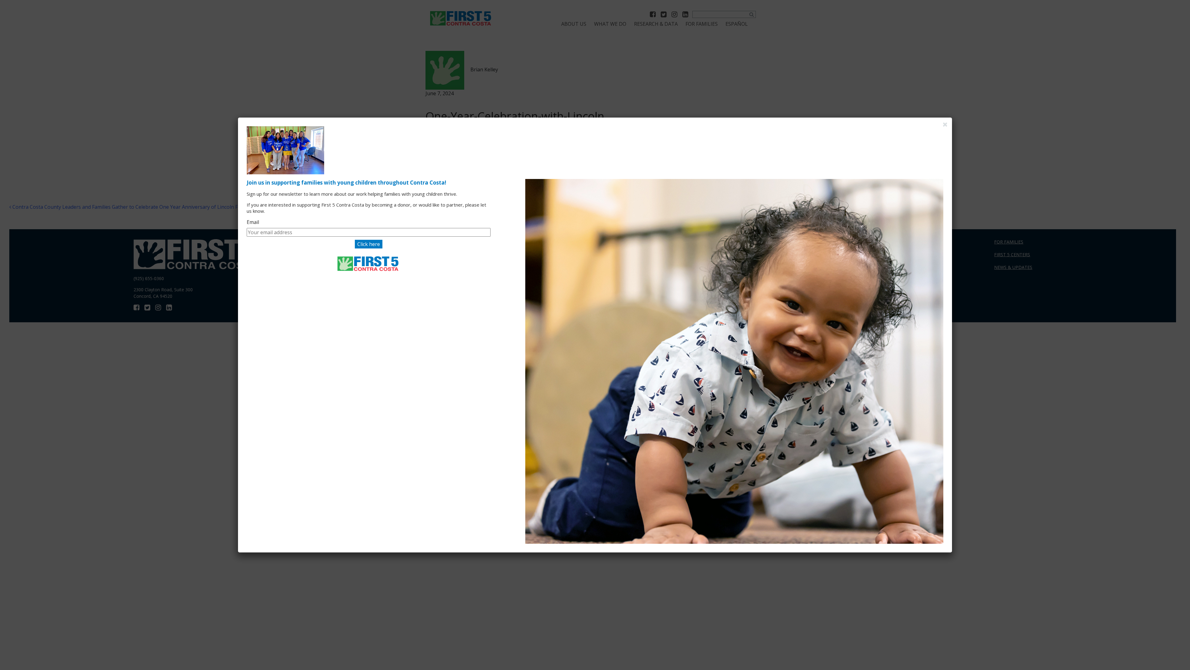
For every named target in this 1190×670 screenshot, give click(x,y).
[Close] (945, 124)
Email (253, 222)
